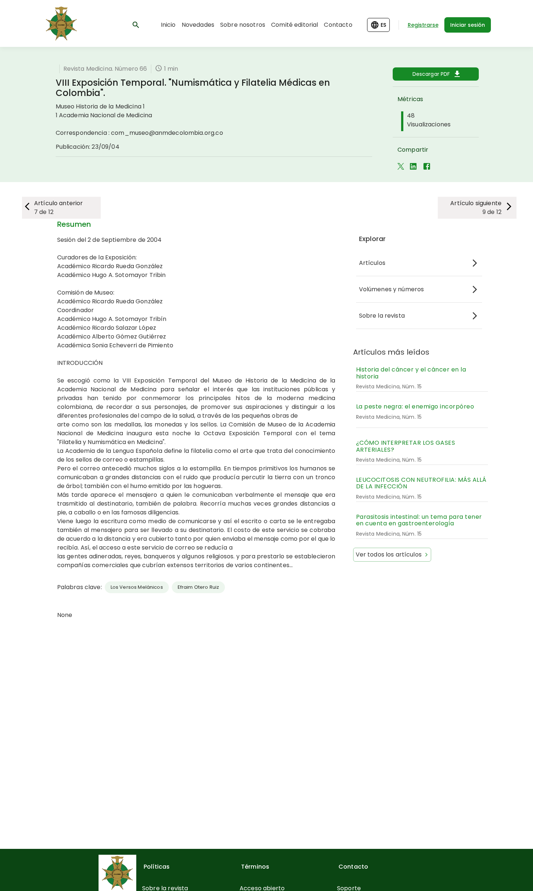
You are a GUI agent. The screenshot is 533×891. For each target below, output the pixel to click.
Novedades (198, 25)
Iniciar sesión (467, 25)
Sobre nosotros (242, 25)
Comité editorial (294, 25)
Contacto (338, 25)
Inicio (168, 25)
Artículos (372, 263)
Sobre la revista (382, 315)
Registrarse (423, 25)
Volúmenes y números (391, 289)
